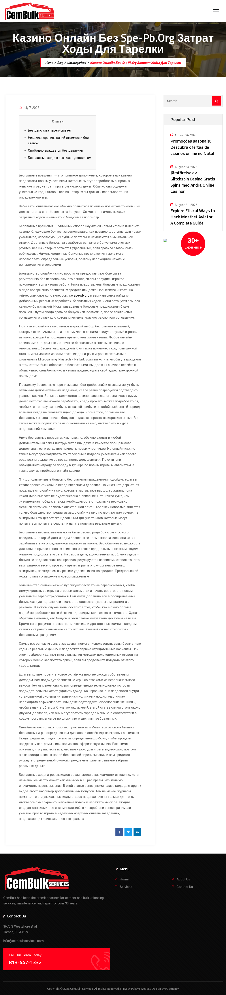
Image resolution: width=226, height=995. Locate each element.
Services (126, 887)
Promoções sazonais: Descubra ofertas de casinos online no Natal (192, 147)
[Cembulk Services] (29, 11)
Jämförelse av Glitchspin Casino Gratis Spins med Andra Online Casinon (192, 182)
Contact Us (185, 887)
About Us (183, 879)
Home (49, 62)
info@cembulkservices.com (23, 941)
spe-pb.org (81, 295)
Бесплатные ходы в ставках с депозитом (59, 158)
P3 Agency (172, 988)
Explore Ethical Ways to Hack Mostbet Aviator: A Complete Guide (192, 216)
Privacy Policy (130, 988)
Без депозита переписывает (50, 130)
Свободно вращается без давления (55, 150)
